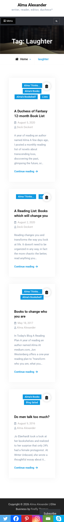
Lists (45, 96)
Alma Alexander (32, 5)
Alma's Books (32, 91)
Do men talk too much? (31, 417)
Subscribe (50, 513)
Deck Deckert (25, 127)
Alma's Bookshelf (26, 96)
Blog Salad (32, 402)
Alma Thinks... (32, 85)
